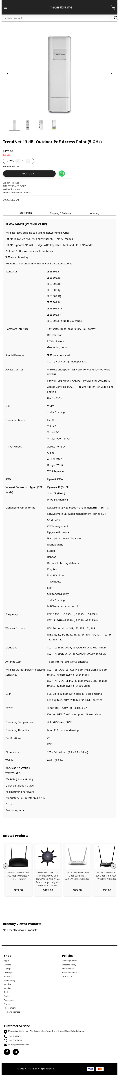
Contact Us (67, 976)
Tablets (7, 992)
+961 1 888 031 (15, 1036)
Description (26, 212)
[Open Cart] (113, 7)
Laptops (7, 968)
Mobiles (7, 988)
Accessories (9, 1000)
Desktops (8, 972)
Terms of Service (69, 972)
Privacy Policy (68, 968)
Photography (10, 1007)
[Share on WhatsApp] (62, 173)
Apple (6, 960)
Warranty (94, 213)
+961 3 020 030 (15, 1040)
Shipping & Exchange (61, 213)
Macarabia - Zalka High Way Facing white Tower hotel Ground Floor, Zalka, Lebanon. (46, 1031)
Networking (9, 980)
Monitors (8, 984)
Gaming (7, 964)
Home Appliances (12, 1011)
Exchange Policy (69, 960)
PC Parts (8, 976)
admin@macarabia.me (18, 1044)
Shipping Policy (69, 964)
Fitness (7, 1004)
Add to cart (29, 173)
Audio (6, 996)
